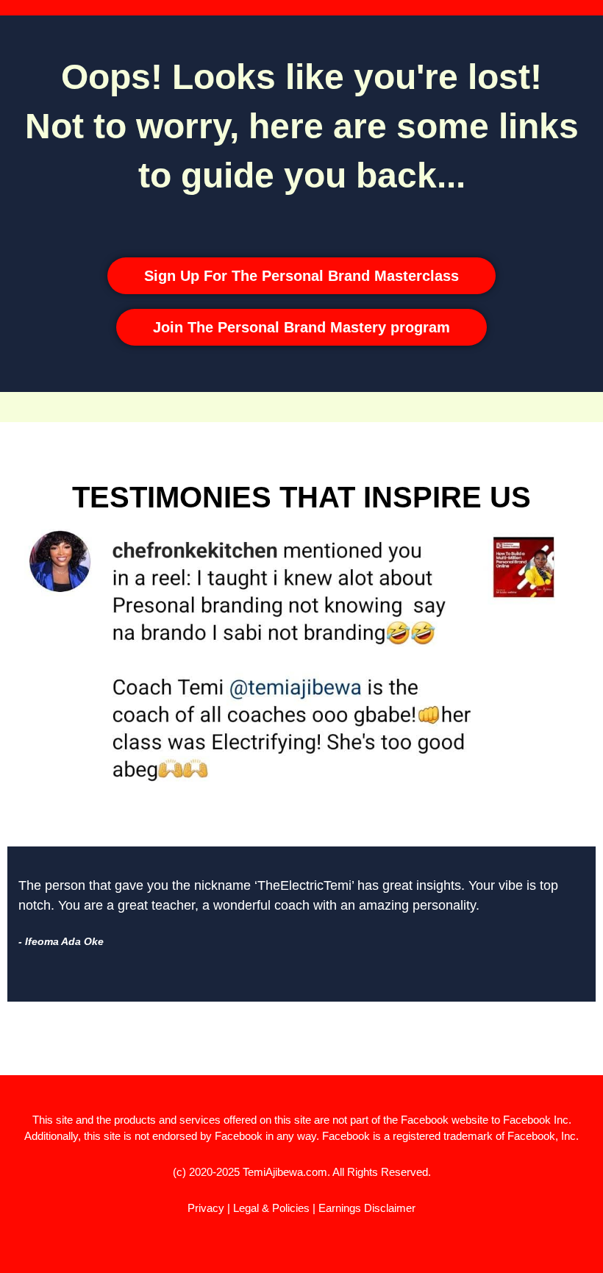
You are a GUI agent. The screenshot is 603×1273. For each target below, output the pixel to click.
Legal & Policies (271, 1208)
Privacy (206, 1208)
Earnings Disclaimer (366, 1208)
